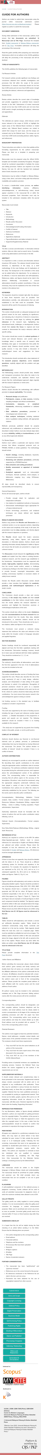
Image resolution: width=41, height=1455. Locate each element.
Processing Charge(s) (14, 1341)
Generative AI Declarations (14, 1358)
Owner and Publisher (14, 1336)
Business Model (14, 1316)
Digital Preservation (14, 1311)
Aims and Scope (14, 1296)
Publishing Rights (14, 1326)
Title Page (10, 45)
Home (4, 9)
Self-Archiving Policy (14, 1321)
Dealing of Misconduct (14, 1331)
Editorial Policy (14, 1306)
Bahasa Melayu (24, 850)
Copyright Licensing (14, 1301)
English (14, 850)
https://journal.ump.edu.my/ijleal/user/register (16, 24)
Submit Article (14, 1291)
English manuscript (12, 43)
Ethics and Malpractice (14, 1352)
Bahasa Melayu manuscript (30, 43)
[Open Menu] (2, 2)
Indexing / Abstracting (14, 1346)
